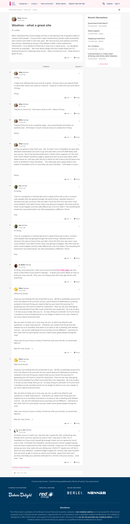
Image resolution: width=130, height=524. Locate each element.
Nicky (19, 18)
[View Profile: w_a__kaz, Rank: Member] (16, 431)
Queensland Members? (98, 23)
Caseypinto (102, 58)
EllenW (101, 41)
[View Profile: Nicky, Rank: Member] (14, 19)
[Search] (104, 4)
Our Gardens (93, 46)
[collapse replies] (10, 72)
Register (110, 4)
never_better (103, 26)
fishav (21, 288)
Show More (104, 64)
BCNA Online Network (15, 9)
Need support (94, 31)
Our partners (91, 481)
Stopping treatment (96, 39)
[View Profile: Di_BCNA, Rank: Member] (16, 266)
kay (20, 186)
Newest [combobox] (79, 67)
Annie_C (101, 49)
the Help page (63, 270)
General (35, 9)
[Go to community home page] (12, 3)
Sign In (117, 4)
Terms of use (77, 481)
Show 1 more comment (22, 467)
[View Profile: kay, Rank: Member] (16, 187)
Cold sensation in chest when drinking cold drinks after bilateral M (102, 55)
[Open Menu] (119, 9)
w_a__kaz (22, 430)
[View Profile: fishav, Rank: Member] (16, 289)
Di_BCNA (22, 265)
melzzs (101, 33)
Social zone (27, 9)
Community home (39, 481)
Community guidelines (59, 481)
